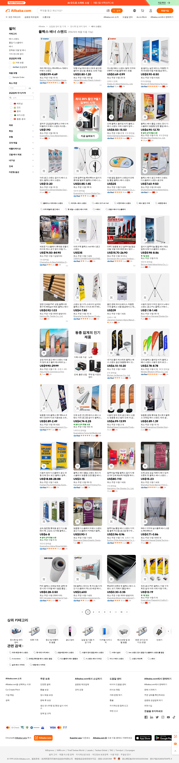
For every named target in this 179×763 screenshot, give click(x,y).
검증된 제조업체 (82, 684)
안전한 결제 (45, 684)
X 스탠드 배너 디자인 (94, 659)
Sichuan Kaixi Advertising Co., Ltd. (155, 264)
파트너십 (148, 705)
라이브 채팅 (115, 690)
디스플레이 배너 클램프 (69, 659)
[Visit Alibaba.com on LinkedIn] (151, 717)
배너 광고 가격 (144, 203)
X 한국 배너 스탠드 (124, 203)
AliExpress (49, 750)
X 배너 (98, 209)
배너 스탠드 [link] (96, 26)
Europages (130, 750)
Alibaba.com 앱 (100, 738)
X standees (16, 659)
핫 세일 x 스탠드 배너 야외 (77, 209)
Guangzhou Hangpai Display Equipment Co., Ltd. (155, 316)
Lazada (90, 750)
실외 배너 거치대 (18, 665)
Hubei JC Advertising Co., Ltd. (120, 84)
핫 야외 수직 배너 (42, 653)
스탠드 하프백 (137, 659)
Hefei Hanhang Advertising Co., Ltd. (121, 135)
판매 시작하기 (150, 690)
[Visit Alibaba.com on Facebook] (146, 717)
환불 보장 (44, 690)
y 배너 (152, 659)
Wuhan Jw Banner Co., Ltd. (118, 375)
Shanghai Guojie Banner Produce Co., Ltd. (87, 316)
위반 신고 (114, 711)
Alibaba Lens (21, 738)
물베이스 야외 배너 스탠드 (53, 203)
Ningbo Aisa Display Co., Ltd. (153, 138)
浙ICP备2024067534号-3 (161, 759)
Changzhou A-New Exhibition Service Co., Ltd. (54, 262)
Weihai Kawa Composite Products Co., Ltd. (121, 427)
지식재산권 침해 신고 (119, 705)
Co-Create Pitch (13, 690)
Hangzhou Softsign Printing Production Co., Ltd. (87, 485)
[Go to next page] (126, 612)
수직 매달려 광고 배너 (51, 209)
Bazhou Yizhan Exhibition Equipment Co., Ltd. (54, 80)
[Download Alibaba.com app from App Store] (143, 738)
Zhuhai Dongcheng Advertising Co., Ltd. (155, 190)
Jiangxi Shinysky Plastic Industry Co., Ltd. (87, 80)
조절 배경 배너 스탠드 (65, 653)
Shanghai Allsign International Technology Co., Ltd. (121, 598)
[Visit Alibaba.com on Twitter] (157, 717)
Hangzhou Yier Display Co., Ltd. (120, 488)
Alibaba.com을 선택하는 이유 (18, 684)
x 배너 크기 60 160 (102, 203)
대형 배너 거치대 (39, 665)
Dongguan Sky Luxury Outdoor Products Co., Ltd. (121, 258)
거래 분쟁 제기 (116, 695)
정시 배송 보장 (46, 695)
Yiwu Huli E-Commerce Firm (52, 372)
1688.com (60, 750)
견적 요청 (79, 690)
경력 (8, 700)
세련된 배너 (162, 203)
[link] (175, 736)
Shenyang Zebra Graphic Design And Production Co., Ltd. (87, 540)
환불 (112, 700)
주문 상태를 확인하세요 (154, 695)
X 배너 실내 (116, 653)
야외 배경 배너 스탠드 (20, 653)
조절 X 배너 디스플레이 (117, 209)
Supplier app (76, 738)
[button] (108, 10)
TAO (111, 750)
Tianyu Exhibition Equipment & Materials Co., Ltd (87, 598)
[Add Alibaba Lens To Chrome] (43, 738)
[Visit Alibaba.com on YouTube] (168, 717)
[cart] (143, 11)
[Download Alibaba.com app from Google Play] (164, 738)
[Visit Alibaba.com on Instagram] (162, 717)
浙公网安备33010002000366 (135, 759)
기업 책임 (10, 695)
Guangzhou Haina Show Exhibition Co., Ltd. (54, 546)
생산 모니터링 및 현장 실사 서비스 (54, 706)
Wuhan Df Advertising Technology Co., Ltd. (155, 84)
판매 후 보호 (45, 700)
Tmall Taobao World (75, 750)
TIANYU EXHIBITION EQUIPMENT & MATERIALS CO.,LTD (87, 258)
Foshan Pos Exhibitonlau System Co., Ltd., (54, 485)
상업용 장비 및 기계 (57, 26)
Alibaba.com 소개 (13, 678)
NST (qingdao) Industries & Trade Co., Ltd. (54, 598)
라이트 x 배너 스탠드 (79, 203)
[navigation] (21, 319)
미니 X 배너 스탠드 (117, 659)
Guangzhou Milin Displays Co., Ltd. (121, 190)
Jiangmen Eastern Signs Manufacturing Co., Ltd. (121, 320)
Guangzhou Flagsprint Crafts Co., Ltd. (155, 600)
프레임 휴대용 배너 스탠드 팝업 (40, 659)
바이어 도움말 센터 (118, 684)
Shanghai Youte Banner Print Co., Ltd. (155, 485)
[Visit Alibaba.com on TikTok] (174, 717)
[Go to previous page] (82, 612)
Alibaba (42, 26)
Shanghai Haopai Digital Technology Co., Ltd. (155, 540)
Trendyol (119, 750)
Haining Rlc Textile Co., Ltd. (51, 316)
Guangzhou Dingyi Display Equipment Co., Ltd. (54, 190)
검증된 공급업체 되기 (153, 700)
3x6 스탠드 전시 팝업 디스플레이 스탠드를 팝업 (146, 653)
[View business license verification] (114, 758)
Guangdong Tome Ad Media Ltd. (87, 433)
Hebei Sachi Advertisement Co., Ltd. (54, 427)
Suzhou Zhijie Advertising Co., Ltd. (121, 540)
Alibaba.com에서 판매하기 (155, 684)
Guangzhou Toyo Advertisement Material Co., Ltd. (54, 135)
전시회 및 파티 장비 (78, 26)
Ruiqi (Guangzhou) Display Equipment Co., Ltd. (155, 427)
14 (121, 612)
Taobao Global (101, 750)
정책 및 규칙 (45, 713)
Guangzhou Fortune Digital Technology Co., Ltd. (87, 193)
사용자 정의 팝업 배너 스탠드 (93, 653)
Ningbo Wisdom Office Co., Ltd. (154, 372)
